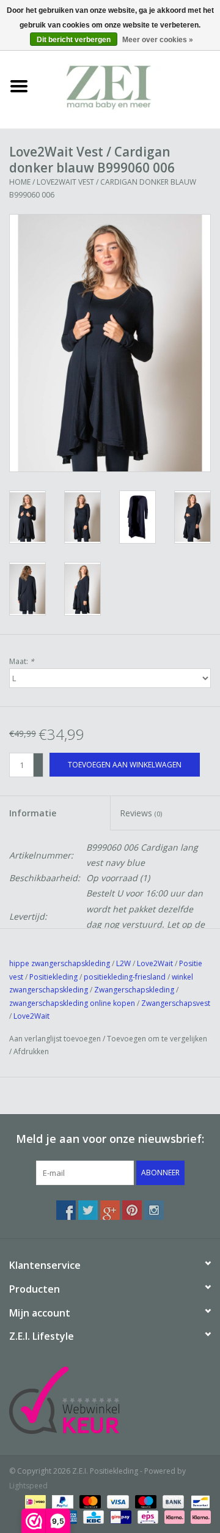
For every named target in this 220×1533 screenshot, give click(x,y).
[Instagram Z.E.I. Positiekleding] (154, 1210)
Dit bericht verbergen (74, 39)
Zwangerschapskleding (134, 989)
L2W (123, 963)
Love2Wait (155, 963)
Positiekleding (54, 977)
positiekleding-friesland (125, 977)
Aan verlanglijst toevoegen (55, 1038)
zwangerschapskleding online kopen (72, 1003)
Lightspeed (28, 1485)
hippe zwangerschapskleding (59, 963)
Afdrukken (31, 1051)
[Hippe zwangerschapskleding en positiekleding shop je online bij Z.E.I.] (128, 85)
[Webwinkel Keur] (110, 1400)
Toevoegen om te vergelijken (157, 1038)
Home (20, 182)
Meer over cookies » (157, 39)
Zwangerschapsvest (175, 1003)
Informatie (32, 813)
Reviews (141, 813)
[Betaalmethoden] (34, 1501)
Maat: (21, 661)
